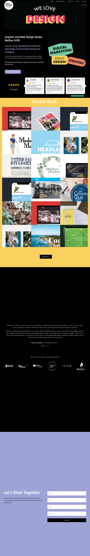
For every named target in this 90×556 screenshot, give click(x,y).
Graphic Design (11, 46)
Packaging (9, 52)
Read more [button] (29, 92)
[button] (85, 86)
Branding (23, 46)
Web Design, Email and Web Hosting (21, 49)
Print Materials (34, 46)
